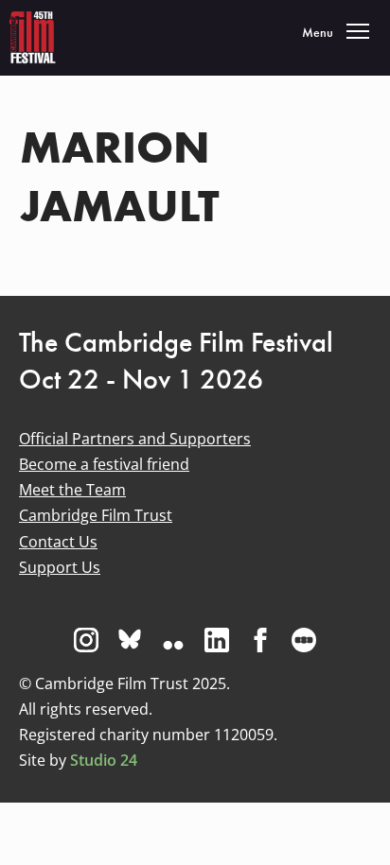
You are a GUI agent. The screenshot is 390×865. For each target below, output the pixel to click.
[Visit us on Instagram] (86, 640)
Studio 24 (103, 760)
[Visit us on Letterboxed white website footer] (304, 640)
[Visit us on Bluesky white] (129, 640)
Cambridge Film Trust (95, 515)
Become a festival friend (104, 464)
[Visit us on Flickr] (173, 640)
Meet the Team (72, 489)
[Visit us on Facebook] (260, 640)
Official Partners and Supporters (135, 438)
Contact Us (58, 541)
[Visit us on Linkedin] (216, 640)
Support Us (59, 567)
